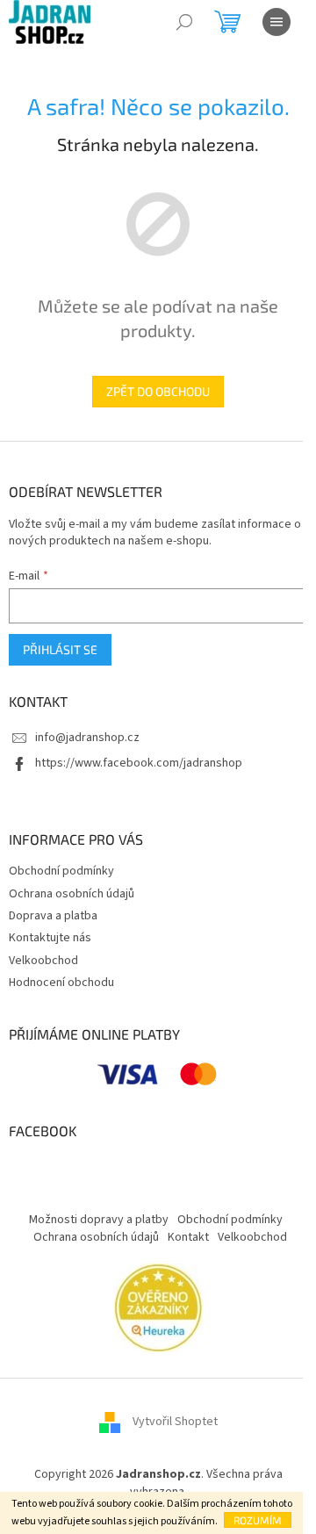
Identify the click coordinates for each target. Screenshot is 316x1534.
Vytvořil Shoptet (175, 1422)
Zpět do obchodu (158, 391)
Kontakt (188, 1237)
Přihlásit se (60, 649)
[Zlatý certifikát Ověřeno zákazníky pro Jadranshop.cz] (158, 1307)
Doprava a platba (53, 916)
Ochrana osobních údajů (71, 894)
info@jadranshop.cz (87, 737)
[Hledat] (184, 22)
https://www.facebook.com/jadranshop (138, 763)
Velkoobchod (43, 960)
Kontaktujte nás (50, 938)
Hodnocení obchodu (61, 982)
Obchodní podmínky (61, 871)
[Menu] (276, 22)
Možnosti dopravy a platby (99, 1219)
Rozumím (257, 1520)
